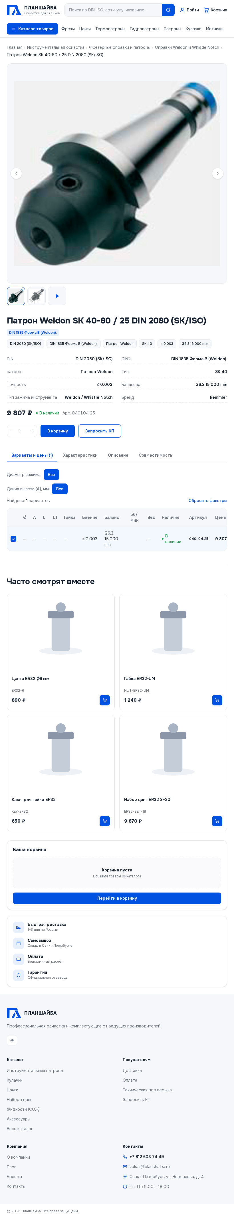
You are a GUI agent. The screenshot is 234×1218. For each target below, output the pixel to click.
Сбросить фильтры (208, 500)
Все (51, 474)
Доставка (132, 1070)
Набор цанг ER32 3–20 (147, 799)
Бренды (14, 1176)
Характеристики (80, 455)
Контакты (16, 1186)
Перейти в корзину (117, 898)
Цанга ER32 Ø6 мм (30, 678)
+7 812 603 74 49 (147, 1156)
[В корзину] (105, 700)
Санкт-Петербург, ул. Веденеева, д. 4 (167, 1176)
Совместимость (155, 455)
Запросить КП (99, 431)
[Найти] (168, 10)
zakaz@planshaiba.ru (150, 1166)
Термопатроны (110, 28)
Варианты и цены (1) (32, 455)
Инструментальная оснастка (55, 47)
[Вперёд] (217, 173)
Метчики (214, 28)
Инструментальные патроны (35, 1070)
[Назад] (16, 173)
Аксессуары (18, 1119)
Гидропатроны (144, 28)
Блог (11, 1167)
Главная (15, 47)
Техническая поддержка (147, 1089)
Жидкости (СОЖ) (23, 1109)
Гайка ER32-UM (139, 678)
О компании (18, 1157)
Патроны (172, 28)
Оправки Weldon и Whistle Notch (187, 47)
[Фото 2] (36, 296)
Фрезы (68, 28)
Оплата (130, 1080)
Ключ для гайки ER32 (34, 799)
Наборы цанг (19, 1099)
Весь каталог (20, 1128)
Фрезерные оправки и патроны (119, 47)
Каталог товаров (35, 28)
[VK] (12, 1040)
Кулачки (193, 28)
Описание (118, 455)
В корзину (57, 431)
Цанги (85, 28)
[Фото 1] (16, 296)
